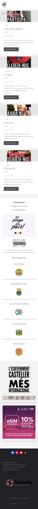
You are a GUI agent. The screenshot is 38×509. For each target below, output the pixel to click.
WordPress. (24, 503)
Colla (7, 26)
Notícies (8, 71)
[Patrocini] (19, 110)
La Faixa (8, 74)
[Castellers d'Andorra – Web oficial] (4, 4)
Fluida (18, 503)
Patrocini (8, 122)
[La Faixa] (19, 62)
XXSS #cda (9, 168)
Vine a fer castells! (13, 29)
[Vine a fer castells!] (19, 16)
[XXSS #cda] (19, 155)
